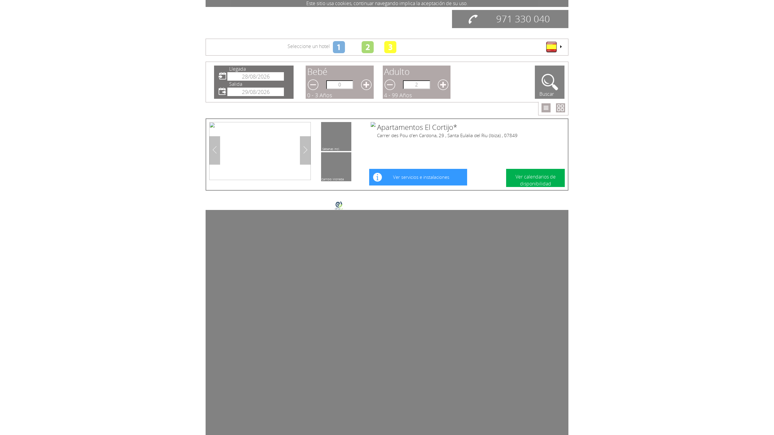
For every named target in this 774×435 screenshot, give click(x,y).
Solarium (328, 178)
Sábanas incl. (331, 148)
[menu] (553, 46)
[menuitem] (553, 46)
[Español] (553, 46)
